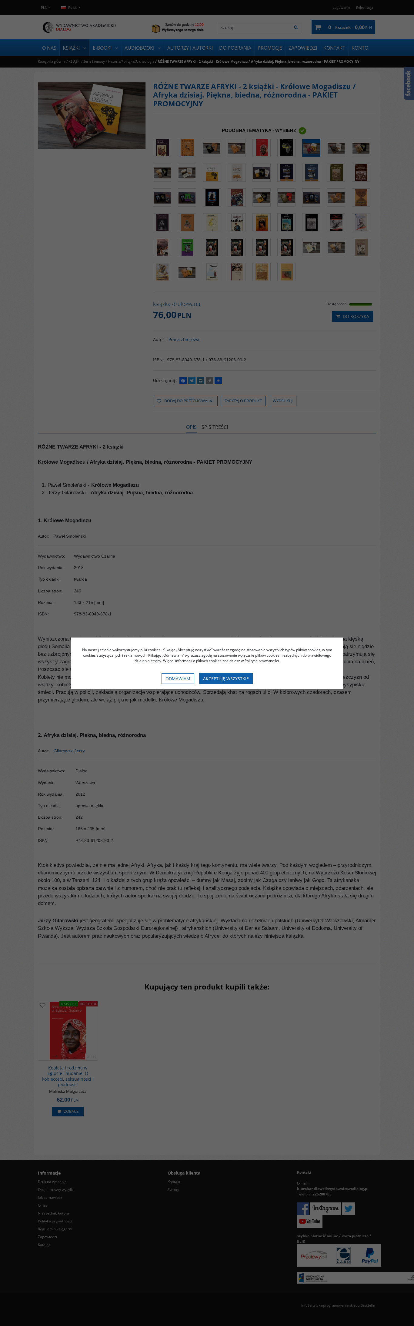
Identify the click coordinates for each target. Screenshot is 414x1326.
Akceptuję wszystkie (226, 678)
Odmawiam (177, 678)
